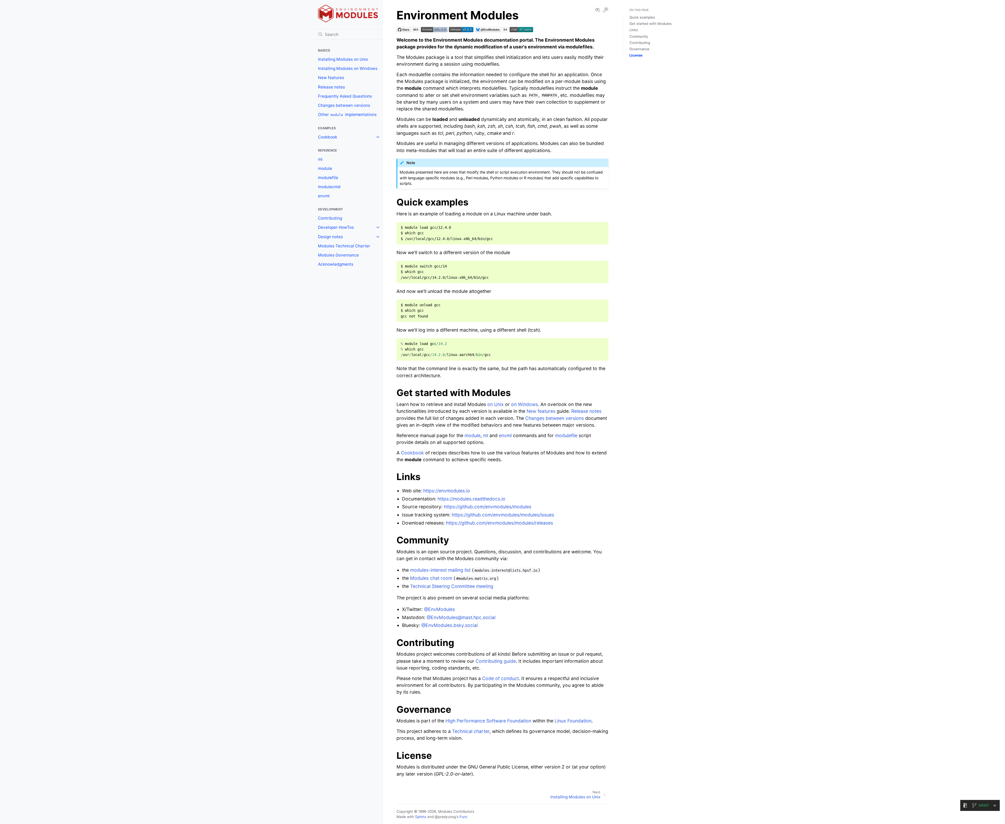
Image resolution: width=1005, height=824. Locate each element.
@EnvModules (439, 609)
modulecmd (329, 186)
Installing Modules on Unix (343, 59)
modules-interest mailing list (440, 570)
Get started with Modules (650, 23)
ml (320, 159)
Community (638, 36)
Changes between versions (344, 105)
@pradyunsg (445, 817)
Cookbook (327, 137)
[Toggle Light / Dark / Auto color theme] (605, 10)
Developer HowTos (336, 227)
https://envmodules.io (446, 490)
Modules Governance (338, 255)
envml (324, 195)
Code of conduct (500, 678)
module (325, 168)
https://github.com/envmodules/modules (487, 506)
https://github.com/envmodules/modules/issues (503, 514)
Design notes (330, 236)
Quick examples (642, 17)
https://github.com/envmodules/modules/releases (499, 523)
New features (331, 77)
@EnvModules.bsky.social (449, 625)
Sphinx (420, 817)
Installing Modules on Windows (347, 68)
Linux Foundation (573, 720)
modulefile (328, 177)
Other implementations (347, 114)
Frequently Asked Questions (345, 96)
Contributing (330, 218)
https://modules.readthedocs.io (471, 499)
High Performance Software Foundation (488, 720)
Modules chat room (431, 578)
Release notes (331, 87)
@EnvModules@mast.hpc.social (461, 617)
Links (633, 30)
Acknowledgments (335, 264)
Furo (463, 817)
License (636, 55)
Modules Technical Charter (344, 245)
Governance (639, 49)
